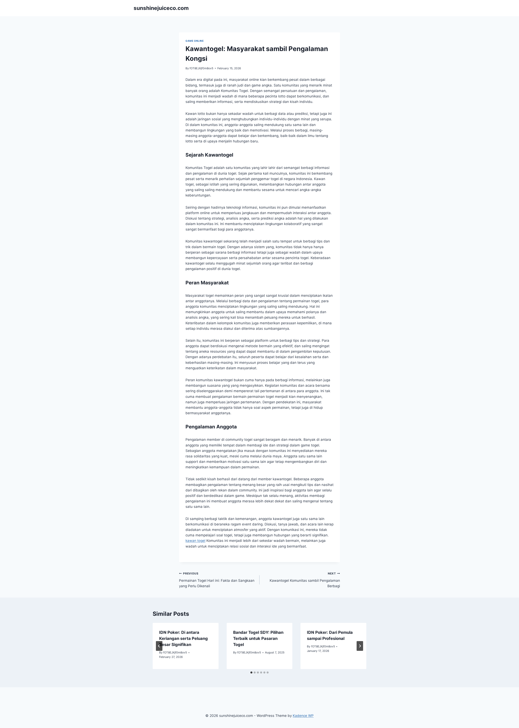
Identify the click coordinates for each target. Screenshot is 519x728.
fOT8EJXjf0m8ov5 (201, 68)
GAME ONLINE (195, 40)
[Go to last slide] (159, 646)
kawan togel (195, 541)
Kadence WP (303, 716)
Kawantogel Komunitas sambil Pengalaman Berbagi (305, 580)
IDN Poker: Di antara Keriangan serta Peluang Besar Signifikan (183, 638)
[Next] (360, 646)
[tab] (251, 672)
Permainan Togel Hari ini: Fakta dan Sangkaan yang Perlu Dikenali (216, 580)
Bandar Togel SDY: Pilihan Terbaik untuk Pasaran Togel (258, 638)
